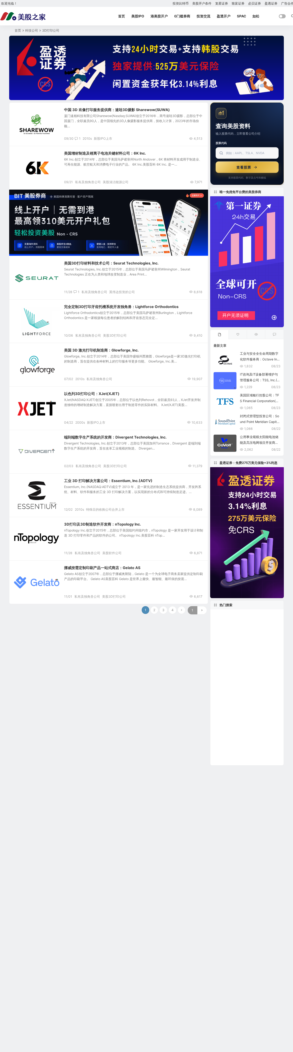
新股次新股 (25, 112)
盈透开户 (224, 16)
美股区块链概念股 (227, 629)
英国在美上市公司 (255, 642)
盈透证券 (271, 3)
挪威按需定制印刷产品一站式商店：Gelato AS (102, 567)
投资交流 (203, 16)
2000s (80, 422)
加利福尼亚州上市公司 (235, 759)
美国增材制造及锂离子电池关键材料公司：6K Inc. (105, 153)
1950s (256, 663)
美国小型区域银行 (257, 684)
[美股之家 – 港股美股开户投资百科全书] (23, 16)
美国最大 (221, 649)
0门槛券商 (182, 16)
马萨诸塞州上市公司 (260, 629)
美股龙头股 (226, 643)
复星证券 (221, 3)
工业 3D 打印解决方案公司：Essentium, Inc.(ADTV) (108, 480)
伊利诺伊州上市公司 (229, 739)
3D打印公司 (25, 155)
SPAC (241, 16)
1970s (244, 732)
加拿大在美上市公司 (231, 697)
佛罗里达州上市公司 (230, 677)
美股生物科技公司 (229, 691)
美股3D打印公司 (115, 335)
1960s (219, 752)
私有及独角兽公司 (88, 182)
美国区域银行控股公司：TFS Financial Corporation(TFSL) (259, 401)
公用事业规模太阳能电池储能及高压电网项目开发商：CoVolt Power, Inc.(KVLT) (259, 442)
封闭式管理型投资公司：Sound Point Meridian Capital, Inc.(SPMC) (260, 421)
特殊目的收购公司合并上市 (105, 509)
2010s (87, 138)
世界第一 (222, 670)
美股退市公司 (261, 649)
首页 (121, 16)
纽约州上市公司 (250, 622)
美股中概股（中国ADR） (236, 656)
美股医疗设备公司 (263, 677)
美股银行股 (224, 622)
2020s (220, 615)
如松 (255, 16)
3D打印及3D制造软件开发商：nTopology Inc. (102, 524)
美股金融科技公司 (258, 636)
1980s (238, 718)
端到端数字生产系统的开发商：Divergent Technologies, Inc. (115, 437)
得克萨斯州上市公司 (231, 663)
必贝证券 (254, 3)
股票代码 (221, 143)
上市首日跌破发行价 (262, 711)
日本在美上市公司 (243, 615)
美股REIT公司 (225, 732)
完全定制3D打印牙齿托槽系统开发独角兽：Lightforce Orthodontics (121, 306)
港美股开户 (159, 16)
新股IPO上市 (103, 138)
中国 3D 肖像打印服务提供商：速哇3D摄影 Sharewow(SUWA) (117, 109)
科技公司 (31, 30)
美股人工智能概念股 (232, 725)
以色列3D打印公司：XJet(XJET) (91, 393)
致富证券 (238, 3)
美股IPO (137, 16)
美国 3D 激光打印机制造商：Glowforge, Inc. (101, 350)
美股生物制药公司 (231, 745)
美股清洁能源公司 (115, 182)
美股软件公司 (112, 553)
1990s (260, 725)
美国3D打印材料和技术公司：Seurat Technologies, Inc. (111, 263)
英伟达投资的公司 (122, 292)
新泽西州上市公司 (264, 746)
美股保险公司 (257, 691)
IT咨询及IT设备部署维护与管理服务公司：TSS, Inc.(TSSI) (259, 380)
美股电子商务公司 (246, 670)
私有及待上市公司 (29, 352)
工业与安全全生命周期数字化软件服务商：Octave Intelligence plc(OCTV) (260, 359)
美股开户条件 (202, 3)
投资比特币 (181, 3)
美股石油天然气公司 (229, 711)
